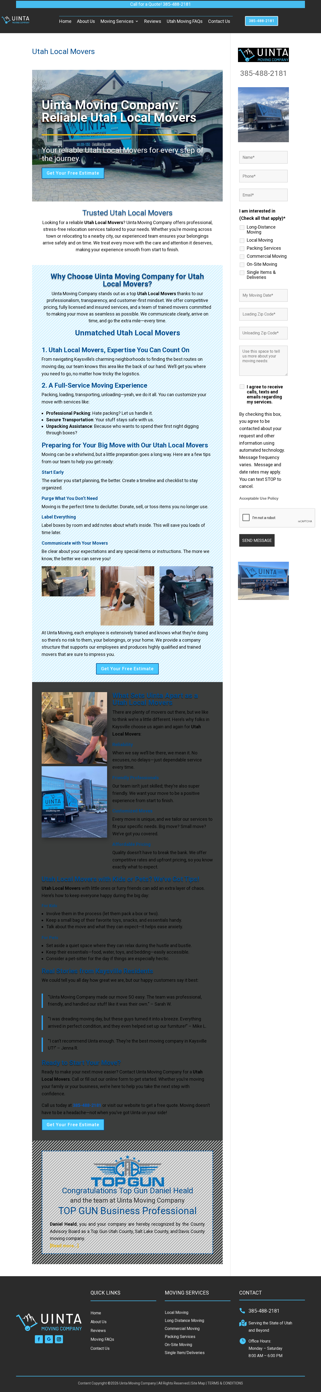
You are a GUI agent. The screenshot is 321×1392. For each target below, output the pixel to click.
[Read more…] (64, 1245)
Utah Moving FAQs (185, 21)
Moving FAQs (102, 1339)
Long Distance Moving (184, 1320)
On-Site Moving (262, 264)
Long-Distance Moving (261, 230)
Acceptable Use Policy (258, 498)
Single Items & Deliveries (261, 275)
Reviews (152, 21)
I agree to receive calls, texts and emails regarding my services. (265, 394)
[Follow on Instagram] (59, 1339)
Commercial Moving (267, 256)
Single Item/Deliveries (185, 1352)
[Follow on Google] (49, 1339)
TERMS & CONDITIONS (225, 1383)
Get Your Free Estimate (73, 173)
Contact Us (219, 21)
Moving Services (117, 21)
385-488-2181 (261, 21)
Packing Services (264, 248)
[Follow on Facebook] (39, 1339)
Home (65, 21)
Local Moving (260, 240)
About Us (86, 21)
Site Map (198, 1383)
